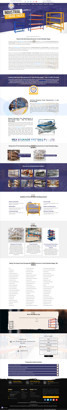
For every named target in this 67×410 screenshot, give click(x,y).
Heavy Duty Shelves (29, 290)
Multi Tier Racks (46, 271)
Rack (29, 4)
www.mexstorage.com (45, 402)
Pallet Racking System (27, 177)
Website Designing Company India (50, 409)
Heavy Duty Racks (33, 244)
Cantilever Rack (17, 47)
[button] (5, 20)
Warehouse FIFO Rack (47, 280)
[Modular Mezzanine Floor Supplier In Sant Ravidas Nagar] (40, 173)
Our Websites (51, 4)
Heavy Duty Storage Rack (13, 285)
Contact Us (46, 4)
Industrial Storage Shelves (47, 288)
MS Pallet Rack (11, 305)
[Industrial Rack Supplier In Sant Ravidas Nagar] (53, 183)
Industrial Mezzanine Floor (13, 278)
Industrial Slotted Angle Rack (14, 281)
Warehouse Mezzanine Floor (53, 177)
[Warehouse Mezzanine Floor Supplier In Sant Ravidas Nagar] (53, 173)
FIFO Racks (28, 293)
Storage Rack (11, 271)
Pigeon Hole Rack (46, 283)
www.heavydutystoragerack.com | (23, 402)
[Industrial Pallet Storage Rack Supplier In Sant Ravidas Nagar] (40, 183)
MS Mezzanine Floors (47, 303)
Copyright (9, 409)
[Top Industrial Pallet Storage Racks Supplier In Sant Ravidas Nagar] (14, 155)
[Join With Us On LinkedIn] (31, 1)
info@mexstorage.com (24, 350)
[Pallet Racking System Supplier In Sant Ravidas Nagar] (27, 173)
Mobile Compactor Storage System (32, 305)
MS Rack (44, 285)
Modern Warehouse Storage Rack (31, 278)
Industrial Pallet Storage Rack (40, 187)
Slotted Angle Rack (39, 103)
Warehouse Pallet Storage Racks (48, 275)
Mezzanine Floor (38, 63)
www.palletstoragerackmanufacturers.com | (35, 402)
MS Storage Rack (46, 295)
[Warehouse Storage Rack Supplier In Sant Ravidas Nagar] (14, 173)
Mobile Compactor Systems (47, 305)
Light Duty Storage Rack (13, 300)
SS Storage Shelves (46, 293)
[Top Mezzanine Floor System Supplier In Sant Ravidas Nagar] (40, 155)
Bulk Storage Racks (29, 303)
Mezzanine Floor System (50, 155)
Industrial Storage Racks (13, 273)
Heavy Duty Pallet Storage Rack (14, 290)
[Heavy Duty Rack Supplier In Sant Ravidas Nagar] (14, 183)
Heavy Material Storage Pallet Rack (49, 268)
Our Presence (24, 396)
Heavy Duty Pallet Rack (13, 288)
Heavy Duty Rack (14, 187)
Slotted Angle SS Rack (47, 290)
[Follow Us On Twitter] (28, 1)
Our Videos (41, 4)
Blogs (37, 4)
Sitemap (33, 4)
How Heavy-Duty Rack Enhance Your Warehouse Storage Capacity (51, 246)
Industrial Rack (53, 187)
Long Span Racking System (30, 286)
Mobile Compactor (29, 285)
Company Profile (24, 4)
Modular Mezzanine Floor (40, 177)
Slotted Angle (45, 278)
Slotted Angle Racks (12, 295)
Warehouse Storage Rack (14, 177)
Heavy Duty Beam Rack (47, 273)
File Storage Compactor (30, 295)
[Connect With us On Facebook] (25, 1)
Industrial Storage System (13, 276)
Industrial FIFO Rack (27, 187)
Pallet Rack (21, 41)
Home (19, 4)
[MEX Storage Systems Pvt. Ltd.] (11, 5)
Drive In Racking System (47, 276)
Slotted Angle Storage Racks (48, 281)
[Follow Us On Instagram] (33, 1)
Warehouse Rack (29, 273)
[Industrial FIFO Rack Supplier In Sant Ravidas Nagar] (27, 183)
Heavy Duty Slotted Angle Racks (48, 298)
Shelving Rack (11, 298)
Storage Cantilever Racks (30, 298)
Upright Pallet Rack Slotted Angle (48, 286)
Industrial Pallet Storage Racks (31, 288)
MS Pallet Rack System (30, 268)
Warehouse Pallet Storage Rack (31, 275)
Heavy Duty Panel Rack (13, 286)
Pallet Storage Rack (42, 80)
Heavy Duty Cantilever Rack (13, 293)
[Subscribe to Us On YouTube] (36, 1)
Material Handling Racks (30, 300)
